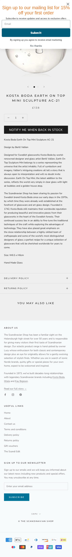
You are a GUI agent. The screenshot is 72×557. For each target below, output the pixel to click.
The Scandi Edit (12, 451)
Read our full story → (15, 388)
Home (7, 412)
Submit (36, 32)
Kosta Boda (58, 377)
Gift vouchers (11, 446)
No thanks (36, 46)
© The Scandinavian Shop (36, 521)
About (7, 418)
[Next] (44, 87)
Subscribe (16, 497)
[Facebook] (5, 394)
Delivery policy (16, 278)
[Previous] (27, 87)
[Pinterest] (20, 394)
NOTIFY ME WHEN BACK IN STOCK (36, 129)
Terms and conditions (15, 429)
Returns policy (16, 288)
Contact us (9, 423)
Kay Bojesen (21, 381)
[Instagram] (13, 394)
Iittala (7, 381)
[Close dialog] (68, 4)
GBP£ (34, 514)
